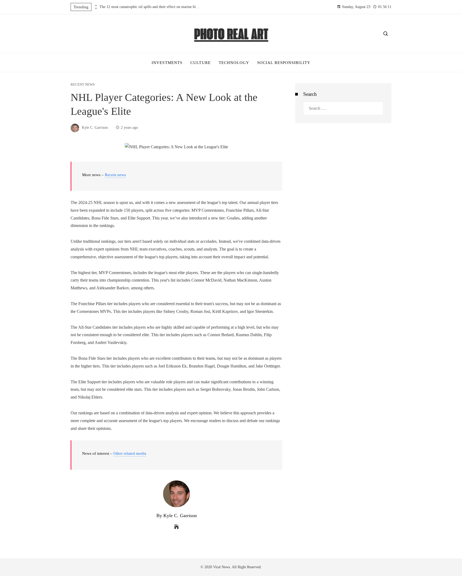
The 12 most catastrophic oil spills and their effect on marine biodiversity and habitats (150, 7)
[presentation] (95, 5)
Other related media (129, 453)
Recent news (83, 84)
